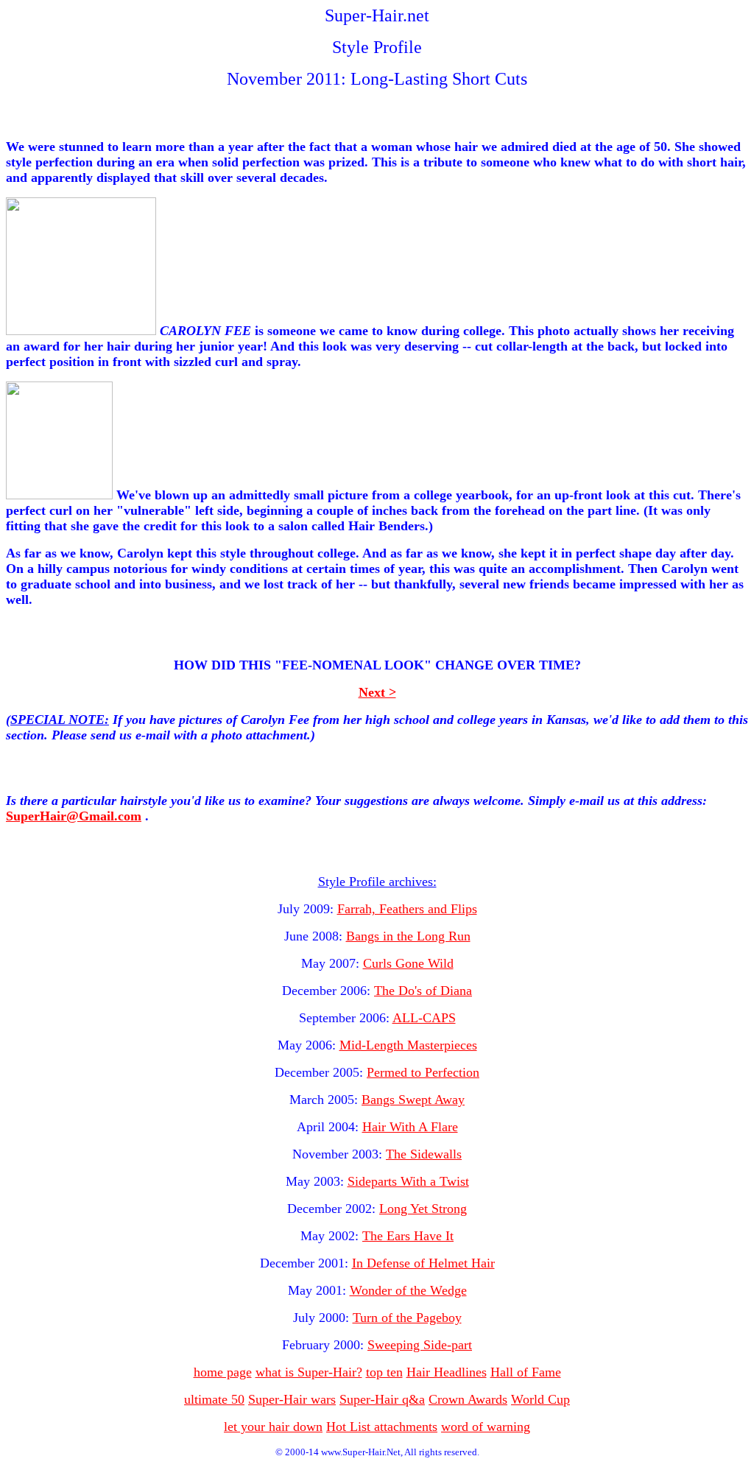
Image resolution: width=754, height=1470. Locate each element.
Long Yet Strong (423, 1208)
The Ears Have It (408, 1235)
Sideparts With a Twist (408, 1181)
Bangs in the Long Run (408, 936)
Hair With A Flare (410, 1126)
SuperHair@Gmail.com (73, 816)
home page (223, 1372)
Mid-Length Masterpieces (408, 1045)
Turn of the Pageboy (407, 1317)
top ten (384, 1372)
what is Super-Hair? (309, 1372)
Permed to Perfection (423, 1072)
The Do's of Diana (423, 990)
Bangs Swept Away (413, 1099)
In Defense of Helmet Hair (423, 1263)
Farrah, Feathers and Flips (407, 908)
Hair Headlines (446, 1372)
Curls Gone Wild (408, 963)
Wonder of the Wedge (408, 1290)
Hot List (350, 1426)
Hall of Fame (525, 1372)
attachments (405, 1426)
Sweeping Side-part (419, 1344)
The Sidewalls (424, 1154)
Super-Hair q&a (382, 1399)
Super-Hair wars (292, 1399)
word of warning (485, 1426)
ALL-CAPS (424, 1017)
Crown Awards (468, 1399)
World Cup (540, 1399)
